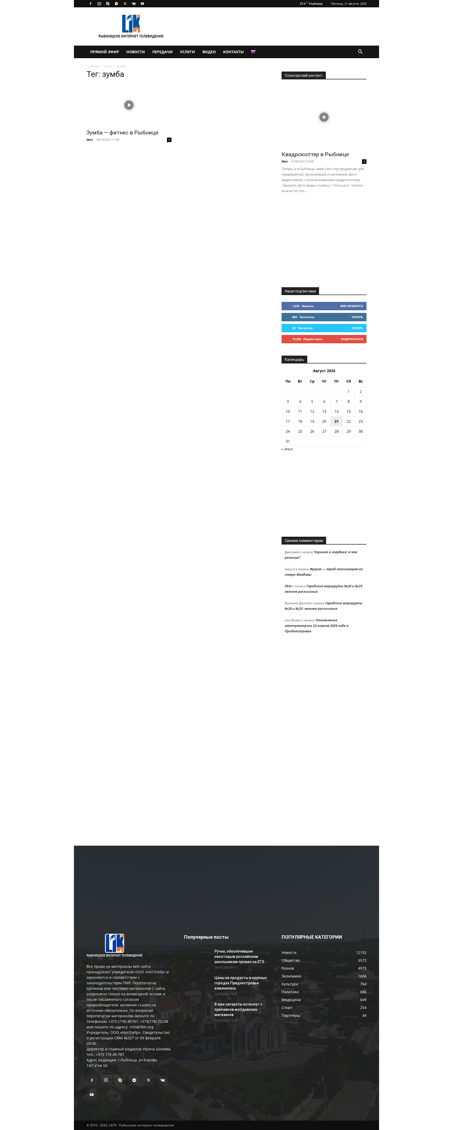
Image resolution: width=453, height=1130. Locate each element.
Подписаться (352, 339)
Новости (135, 51)
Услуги (187, 51)
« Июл (287, 449)
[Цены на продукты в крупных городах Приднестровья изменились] (197, 984)
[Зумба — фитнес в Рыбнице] (129, 105)
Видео (209, 51)
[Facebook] (90, 3)
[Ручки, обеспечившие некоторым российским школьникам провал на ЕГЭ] (197, 958)
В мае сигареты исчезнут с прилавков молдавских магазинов (238, 1009)
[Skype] (108, 3)
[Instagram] (99, 3)
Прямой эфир (104, 51)
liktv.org (159, 966)
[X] (125, 3)
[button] (360, 52)
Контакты (233, 51)
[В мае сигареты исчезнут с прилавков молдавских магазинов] (197, 1011)
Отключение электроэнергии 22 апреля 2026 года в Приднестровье (316, 625)
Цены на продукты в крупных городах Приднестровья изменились (240, 983)
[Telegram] (116, 3)
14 (337, 411)
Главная (93, 66)
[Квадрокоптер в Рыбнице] (324, 117)
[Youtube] (142, 3)
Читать (357, 317)
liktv (90, 140)
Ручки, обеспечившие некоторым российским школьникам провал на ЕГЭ (239, 956)
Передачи (162, 51)
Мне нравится (351, 306)
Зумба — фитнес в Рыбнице (122, 132)
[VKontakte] (134, 3)
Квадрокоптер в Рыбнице (315, 154)
